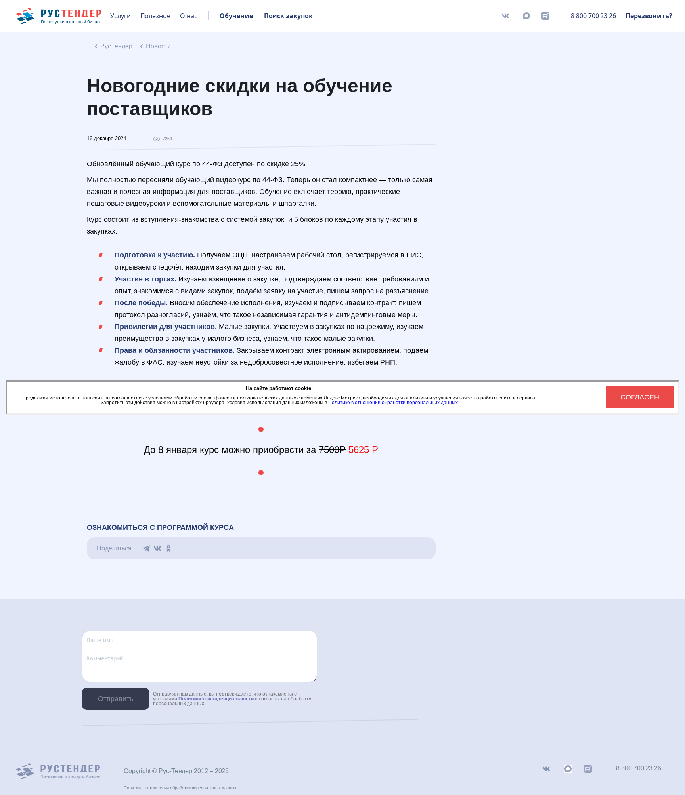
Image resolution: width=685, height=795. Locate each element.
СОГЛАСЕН (639, 397)
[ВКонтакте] (157, 548)
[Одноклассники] (168, 548)
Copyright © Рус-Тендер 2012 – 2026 (176, 771)
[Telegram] (146, 548)
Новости (158, 46)
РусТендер (116, 46)
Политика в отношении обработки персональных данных (180, 787)
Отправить (115, 699)
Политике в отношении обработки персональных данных (393, 402)
